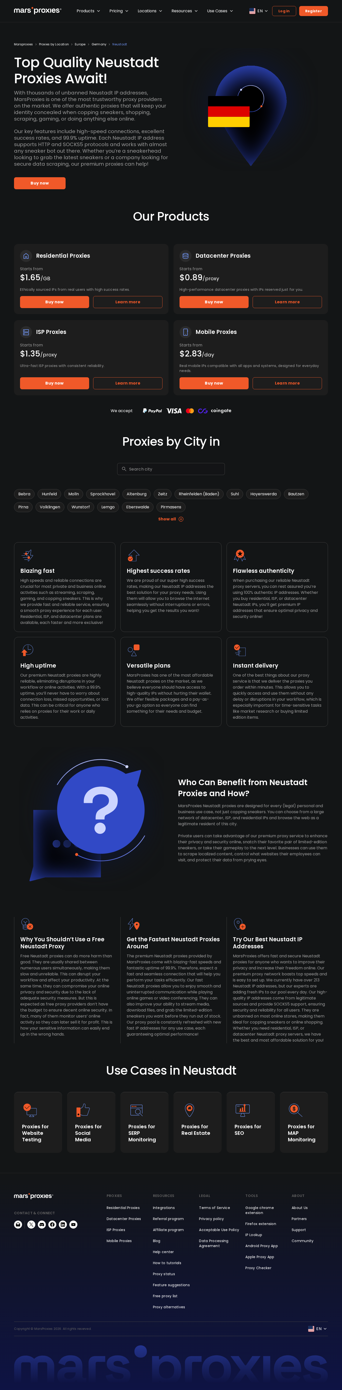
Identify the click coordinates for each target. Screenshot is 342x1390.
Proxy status (164, 1273)
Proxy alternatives (169, 1307)
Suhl (235, 494)
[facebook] (52, 1225)
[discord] (42, 1225)
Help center (163, 1251)
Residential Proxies (123, 1207)
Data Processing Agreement (213, 1243)
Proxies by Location (54, 44)
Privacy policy (211, 1218)
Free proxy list (165, 1296)
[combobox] (176, 469)
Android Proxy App (261, 1245)
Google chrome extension (259, 1210)
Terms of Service (214, 1207)
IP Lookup (253, 1234)
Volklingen (50, 507)
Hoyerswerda (263, 494)
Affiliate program (168, 1229)
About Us (300, 1207)
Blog (156, 1240)
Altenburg (136, 494)
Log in (284, 11)
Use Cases (217, 11)
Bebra (24, 494)
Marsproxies (23, 44)
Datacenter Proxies (124, 1218)
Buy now (40, 183)
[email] (18, 1225)
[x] (31, 1225)
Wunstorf (81, 507)
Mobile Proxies (119, 1240)
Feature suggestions (171, 1284)
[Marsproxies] (38, 10)
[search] (124, 469)
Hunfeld (49, 494)
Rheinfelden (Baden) (199, 494)
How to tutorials (167, 1262)
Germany (99, 44)
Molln (73, 494)
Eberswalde (137, 507)
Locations (147, 11)
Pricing (116, 11)
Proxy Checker (258, 1267)
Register (313, 11)
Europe (80, 44)
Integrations (164, 1207)
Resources (182, 11)
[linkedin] (63, 1225)
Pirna (23, 507)
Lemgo (108, 507)
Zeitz (162, 494)
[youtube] (73, 1225)
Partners (299, 1218)
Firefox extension (260, 1223)
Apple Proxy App (259, 1256)
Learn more (127, 302)
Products (85, 11)
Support (299, 1229)
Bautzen (296, 494)
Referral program (168, 1218)
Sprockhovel (102, 494)
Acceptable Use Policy (219, 1229)
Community (303, 1240)
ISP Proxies (116, 1229)
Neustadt (119, 44)
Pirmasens (171, 507)
